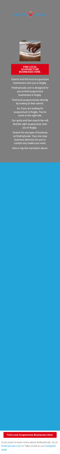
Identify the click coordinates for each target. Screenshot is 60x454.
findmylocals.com (11, 445)
